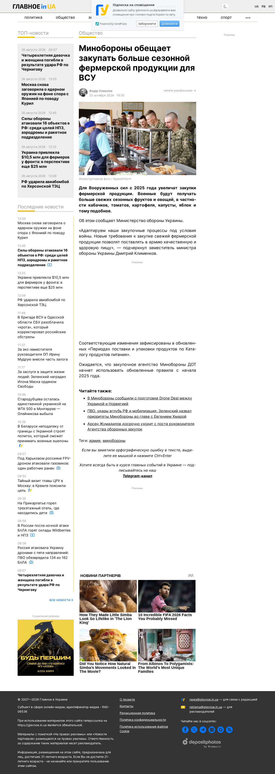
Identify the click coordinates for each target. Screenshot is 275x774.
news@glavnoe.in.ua (203, 699)
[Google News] (220, 729)
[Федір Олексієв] (83, 95)
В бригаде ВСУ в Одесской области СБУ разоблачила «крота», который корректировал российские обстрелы (42, 325)
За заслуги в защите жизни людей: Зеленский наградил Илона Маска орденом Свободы (42, 377)
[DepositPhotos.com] (202, 743)
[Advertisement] (137, 300)
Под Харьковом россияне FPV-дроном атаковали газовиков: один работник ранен (44, 461)
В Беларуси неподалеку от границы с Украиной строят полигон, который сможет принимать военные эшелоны (43, 431)
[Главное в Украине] (34, 7)
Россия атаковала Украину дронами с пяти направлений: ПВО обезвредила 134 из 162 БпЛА (43, 553)
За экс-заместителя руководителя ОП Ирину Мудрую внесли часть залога (43, 352)
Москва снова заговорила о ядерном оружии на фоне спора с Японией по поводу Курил (42, 228)
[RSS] (229, 729)
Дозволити (169, 24)
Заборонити (147, 24)
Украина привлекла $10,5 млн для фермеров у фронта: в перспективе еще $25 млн (43, 280)
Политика (33, 17)
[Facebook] (185, 729)
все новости (59, 600)
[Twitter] (194, 729)
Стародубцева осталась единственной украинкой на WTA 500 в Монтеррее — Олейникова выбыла (42, 404)
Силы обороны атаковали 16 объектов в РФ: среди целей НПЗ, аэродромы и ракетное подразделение (43, 255)
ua (256, 6)
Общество (65, 17)
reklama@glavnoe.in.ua (205, 707)
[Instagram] (211, 729)
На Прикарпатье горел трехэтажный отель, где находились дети (38, 506)
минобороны (114, 440)
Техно (202, 17)
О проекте (127, 699)
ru (263, 6)
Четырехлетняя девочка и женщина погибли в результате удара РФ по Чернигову (41, 580)
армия (95, 440)
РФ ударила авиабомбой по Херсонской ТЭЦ (41, 300)
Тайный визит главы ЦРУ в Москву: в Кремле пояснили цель (42, 483)
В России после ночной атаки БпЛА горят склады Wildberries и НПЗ (44, 528)
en (270, 6)
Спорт (226, 17)
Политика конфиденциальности (143, 719)
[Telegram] (203, 729)
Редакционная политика (137, 713)
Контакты (126, 706)
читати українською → (179, 90)
